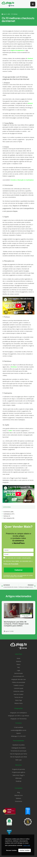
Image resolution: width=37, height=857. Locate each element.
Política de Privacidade (10, 564)
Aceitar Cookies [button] (25, 850)
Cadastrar (19, 570)
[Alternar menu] (33, 4)
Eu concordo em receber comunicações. (18, 558)
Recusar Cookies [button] (11, 850)
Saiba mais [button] (26, 845)
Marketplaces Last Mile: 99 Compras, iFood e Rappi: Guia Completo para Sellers (16, 624)
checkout (30, 58)
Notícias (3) (6, 516)
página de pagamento (17, 50)
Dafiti (10, 430)
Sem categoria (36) (8, 518)
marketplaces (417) (8, 514)
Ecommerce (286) (8, 511)
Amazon (30, 103)
